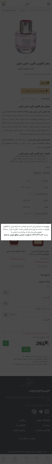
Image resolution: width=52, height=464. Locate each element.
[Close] (48, 227)
